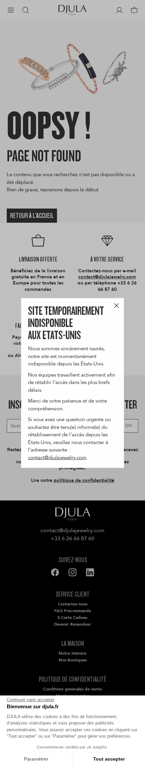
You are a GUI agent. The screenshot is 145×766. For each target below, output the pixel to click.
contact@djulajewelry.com (57, 457)
